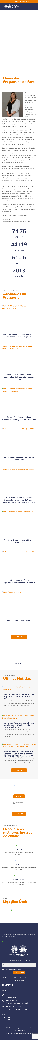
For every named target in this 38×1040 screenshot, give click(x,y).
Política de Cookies (19, 980)
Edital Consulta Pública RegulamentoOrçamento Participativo (19, 581)
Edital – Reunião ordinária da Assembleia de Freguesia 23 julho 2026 (19, 418)
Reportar (19, 663)
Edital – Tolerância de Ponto (19, 620)
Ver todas (19, 637)
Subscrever (19, 972)
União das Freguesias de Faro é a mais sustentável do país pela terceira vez (19, 725)
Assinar (19, 796)
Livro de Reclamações (27, 978)
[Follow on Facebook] (4, 1018)
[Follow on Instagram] (9, 1018)
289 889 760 (13, 1001)
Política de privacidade (16, 969)
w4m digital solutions (26, 1034)
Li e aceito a (13, 969)
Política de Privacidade (10, 978)
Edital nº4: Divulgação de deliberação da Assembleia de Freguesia (19, 335)
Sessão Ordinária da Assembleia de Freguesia (19, 541)
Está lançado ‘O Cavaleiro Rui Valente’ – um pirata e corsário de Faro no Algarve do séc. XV (19, 753)
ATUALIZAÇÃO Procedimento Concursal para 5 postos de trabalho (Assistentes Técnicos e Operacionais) (19, 500)
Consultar (19, 814)
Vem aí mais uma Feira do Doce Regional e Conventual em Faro (19, 696)
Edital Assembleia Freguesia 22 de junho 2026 (19, 458)
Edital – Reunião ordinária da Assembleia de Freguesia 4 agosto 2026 (19, 377)
